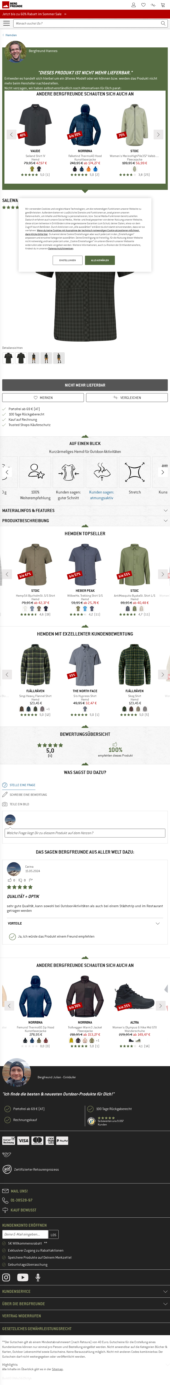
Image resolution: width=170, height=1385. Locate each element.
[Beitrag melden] (31, 880)
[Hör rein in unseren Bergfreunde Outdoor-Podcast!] (41, 1278)
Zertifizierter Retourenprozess (36, 1169)
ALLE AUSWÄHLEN (100, 260)
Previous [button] (7, 472)
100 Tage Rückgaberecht (26, 414)
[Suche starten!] (163, 23)
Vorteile (15, 923)
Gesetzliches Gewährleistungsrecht (36, 1328)
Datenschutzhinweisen (60, 248)
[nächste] (158, 134)
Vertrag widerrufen (21, 1315)
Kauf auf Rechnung (23, 419)
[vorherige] (11, 134)
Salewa (10, 200)
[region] (85, 235)
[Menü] (6, 23)
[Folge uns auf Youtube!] (26, 1278)
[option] (85, 277)
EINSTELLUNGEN (67, 260)
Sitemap (57, 1369)
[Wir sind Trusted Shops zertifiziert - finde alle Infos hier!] (91, 1121)
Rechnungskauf (25, 1120)
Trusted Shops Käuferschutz (30, 425)
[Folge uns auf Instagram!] (9, 1278)
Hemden (11, 35)
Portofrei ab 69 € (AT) (24, 409)
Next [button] (163, 472)
